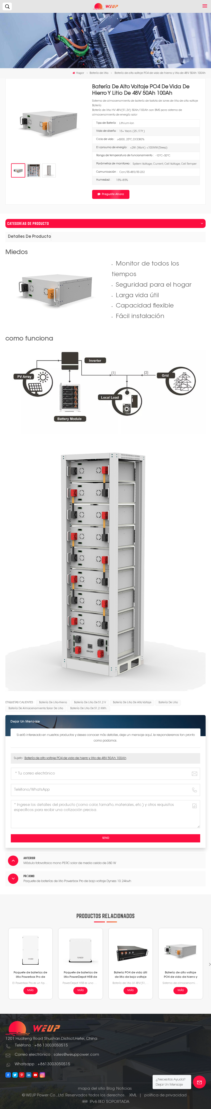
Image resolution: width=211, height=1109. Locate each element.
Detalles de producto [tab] (29, 237)
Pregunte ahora (113, 194)
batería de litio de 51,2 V (90, 702)
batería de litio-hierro (53, 702)
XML (133, 1095)
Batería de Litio (168, 702)
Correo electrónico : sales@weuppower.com (57, 1055)
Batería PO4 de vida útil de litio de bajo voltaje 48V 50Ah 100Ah (130, 975)
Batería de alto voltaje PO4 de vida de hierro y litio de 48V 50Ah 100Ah (75, 758)
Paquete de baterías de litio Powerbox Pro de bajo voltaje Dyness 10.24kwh (30, 975)
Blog (111, 1089)
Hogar (80, 73)
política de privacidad (165, 1095)
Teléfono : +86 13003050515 (41, 1046)
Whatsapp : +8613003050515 (42, 1064)
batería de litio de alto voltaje (132, 702)
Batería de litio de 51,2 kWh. (88, 708)
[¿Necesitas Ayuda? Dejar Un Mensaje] (199, 1082)
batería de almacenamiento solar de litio (35, 708)
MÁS (30, 990)
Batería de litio (99, 73)
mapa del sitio (91, 1089)
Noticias (124, 1089)
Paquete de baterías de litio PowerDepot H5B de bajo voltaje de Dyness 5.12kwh (80, 975)
